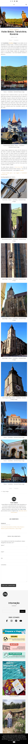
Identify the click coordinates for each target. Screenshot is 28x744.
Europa (11, 29)
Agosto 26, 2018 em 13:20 (5, 524)
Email (2, 551)
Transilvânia (16, 40)
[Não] (26, 738)
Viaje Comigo (6, 491)
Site (2, 558)
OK (14, 742)
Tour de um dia (18, 167)
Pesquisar (22, 611)
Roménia (16, 29)
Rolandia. (22, 170)
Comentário (3, 564)
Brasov (10, 40)
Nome (2, 545)
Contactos (14, 605)
